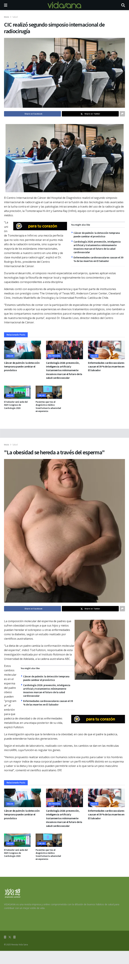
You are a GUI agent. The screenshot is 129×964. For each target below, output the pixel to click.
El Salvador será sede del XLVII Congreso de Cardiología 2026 (16, 404)
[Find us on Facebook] (5, 937)
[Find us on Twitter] (9, 937)
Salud (15, 16)
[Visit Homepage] (64, 5)
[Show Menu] (5, 5)
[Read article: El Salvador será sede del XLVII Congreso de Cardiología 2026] (17, 392)
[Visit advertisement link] (40, 226)
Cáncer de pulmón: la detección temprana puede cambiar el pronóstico (21, 366)
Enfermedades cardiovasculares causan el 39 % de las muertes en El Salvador (106, 366)
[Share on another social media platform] (122, 113)
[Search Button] (123, 5)
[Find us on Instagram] (14, 937)
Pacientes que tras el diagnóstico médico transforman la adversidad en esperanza (48, 406)
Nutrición (54, 355)
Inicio (6, 16)
